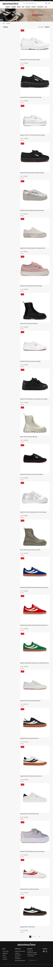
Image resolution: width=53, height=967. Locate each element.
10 (39, 936)
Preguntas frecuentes (20, 951)
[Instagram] (46, 951)
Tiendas (4, 957)
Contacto (5, 959)
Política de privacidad (20, 960)
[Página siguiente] (42, 937)
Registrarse (5, 953)
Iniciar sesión (6, 951)
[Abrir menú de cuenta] (46, 3)
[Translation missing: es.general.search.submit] (24, 3)
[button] (32, 3)
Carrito (4, 955)
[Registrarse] (36, 960)
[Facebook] (44, 951)
